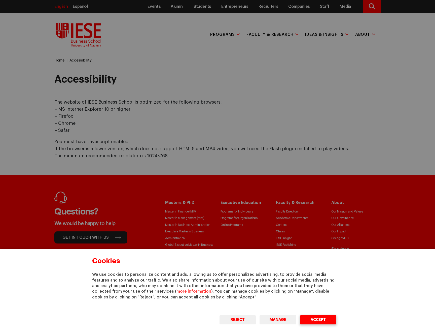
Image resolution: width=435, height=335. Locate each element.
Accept (318, 320)
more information (193, 291)
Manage (278, 320)
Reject (238, 320)
